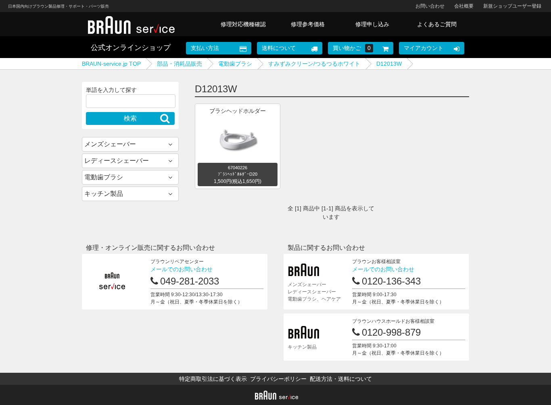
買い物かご (352, 48)
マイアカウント (423, 48)
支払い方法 (205, 48)
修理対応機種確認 (243, 24)
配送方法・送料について (341, 379)
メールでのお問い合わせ (181, 269)
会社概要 (464, 6)
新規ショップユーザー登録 (512, 6)
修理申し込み (372, 24)
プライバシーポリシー (278, 379)
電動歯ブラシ (235, 63)
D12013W (389, 63)
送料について (279, 48)
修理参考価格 (308, 24)
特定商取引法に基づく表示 (213, 379)
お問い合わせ (430, 6)
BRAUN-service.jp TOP (111, 63)
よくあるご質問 (437, 24)
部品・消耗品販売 (179, 63)
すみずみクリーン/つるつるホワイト (314, 63)
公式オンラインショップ (131, 48)
